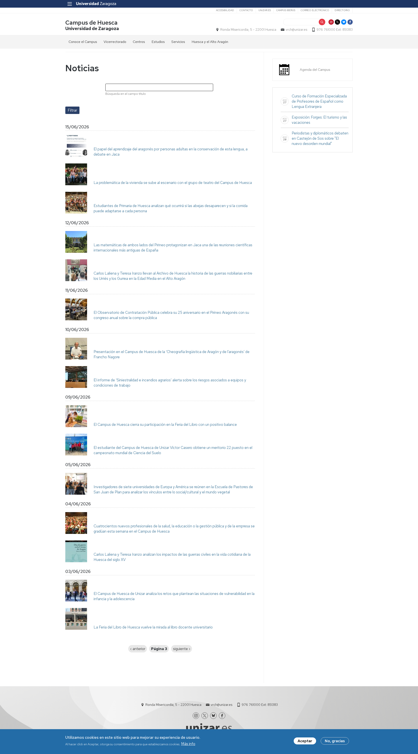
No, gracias (335, 741)
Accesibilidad (225, 10)
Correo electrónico (315, 10)
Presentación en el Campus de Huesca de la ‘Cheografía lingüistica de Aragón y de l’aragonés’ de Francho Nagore (171, 354)
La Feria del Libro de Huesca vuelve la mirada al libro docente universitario (153, 627)
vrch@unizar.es (296, 29)
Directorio (342, 10)
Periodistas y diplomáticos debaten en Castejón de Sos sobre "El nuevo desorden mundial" (320, 138)
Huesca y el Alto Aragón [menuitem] (210, 41)
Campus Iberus (285, 10)
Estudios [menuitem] (158, 41)
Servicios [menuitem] (178, 41)
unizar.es (264, 10)
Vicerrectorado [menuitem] (115, 41)
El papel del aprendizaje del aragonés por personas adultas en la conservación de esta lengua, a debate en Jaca (171, 152)
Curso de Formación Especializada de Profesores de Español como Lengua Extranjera (319, 101)
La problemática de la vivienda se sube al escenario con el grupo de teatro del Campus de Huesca (173, 182)
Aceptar (305, 741)
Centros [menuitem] (139, 41)
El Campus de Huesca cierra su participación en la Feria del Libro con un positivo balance (165, 424)
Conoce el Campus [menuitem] (83, 41)
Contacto (246, 10)
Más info (188, 743)
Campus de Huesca (91, 22)
